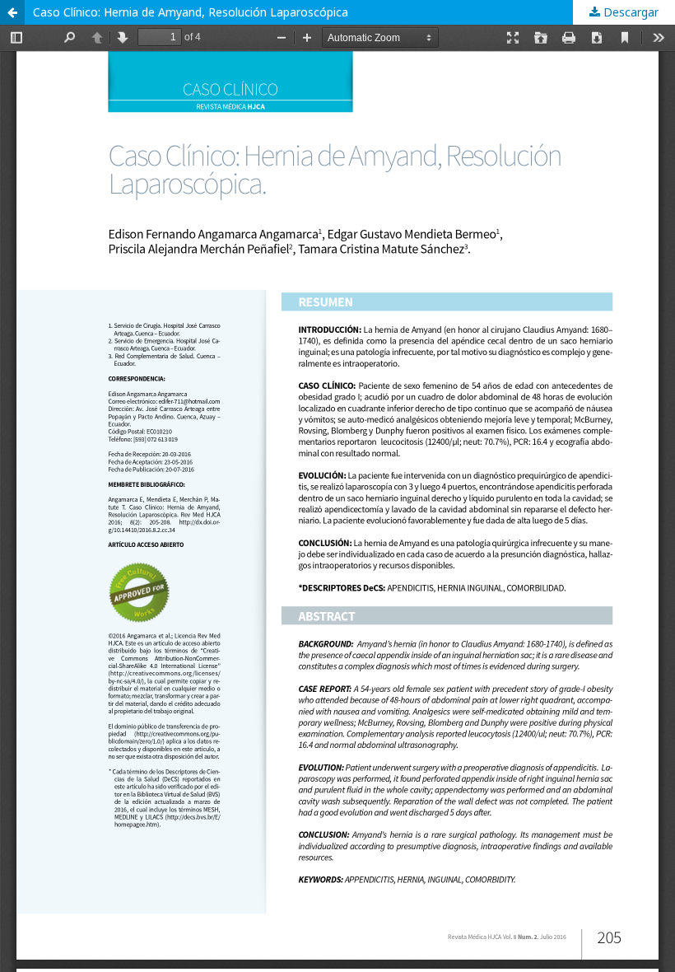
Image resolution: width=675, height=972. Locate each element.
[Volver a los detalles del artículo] (12, 12)
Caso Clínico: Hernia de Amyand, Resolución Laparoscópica (190, 12)
